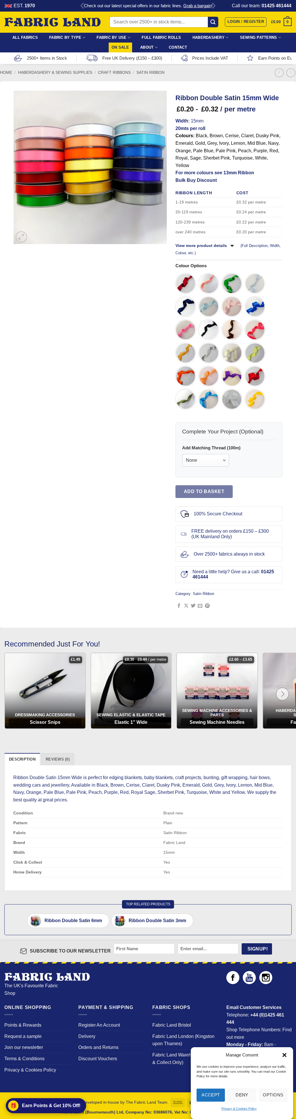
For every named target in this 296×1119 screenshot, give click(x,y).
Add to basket (204, 491)
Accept (210, 1094)
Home (6, 72)
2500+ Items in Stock (47, 58)
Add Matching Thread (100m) (211, 447)
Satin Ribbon (150, 72)
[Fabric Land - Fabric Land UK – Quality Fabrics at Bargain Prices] (52, 22)
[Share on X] (186, 606)
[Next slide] (213, 6)
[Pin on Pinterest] (207, 606)
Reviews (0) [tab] (58, 759)
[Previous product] (290, 72)
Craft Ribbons (114, 72)
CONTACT (178, 47)
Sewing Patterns (258, 37)
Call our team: (261, 5)
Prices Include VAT (210, 58)
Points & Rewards (22, 1025)
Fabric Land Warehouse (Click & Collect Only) (183, 1058)
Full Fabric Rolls (161, 37)
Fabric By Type (65, 37)
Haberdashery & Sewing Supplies (55, 72)
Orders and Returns (98, 1047)
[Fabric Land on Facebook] (232, 982)
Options (273, 1094)
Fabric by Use (111, 37)
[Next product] (279, 72)
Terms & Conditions (24, 1058)
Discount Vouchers (97, 1058)
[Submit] (213, 22)
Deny (242, 1094)
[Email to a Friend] (200, 606)
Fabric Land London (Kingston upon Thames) (183, 1040)
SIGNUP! (257, 948)
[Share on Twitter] (193, 606)
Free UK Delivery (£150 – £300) (132, 58)
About (146, 47)
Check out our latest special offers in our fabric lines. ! (148, 5)
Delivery (86, 1036)
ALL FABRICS (25, 37)
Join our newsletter (23, 1047)
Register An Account (99, 1025)
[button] (284, 1055)
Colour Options (191, 265)
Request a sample (23, 1036)
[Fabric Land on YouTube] (249, 982)
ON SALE (120, 47)
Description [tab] (22, 759)
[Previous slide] (82, 6)
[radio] (185, 283)
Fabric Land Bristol (171, 1025)
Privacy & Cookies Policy (239, 1108)
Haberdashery (209, 37)
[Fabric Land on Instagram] (265, 982)
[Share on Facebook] (179, 606)
